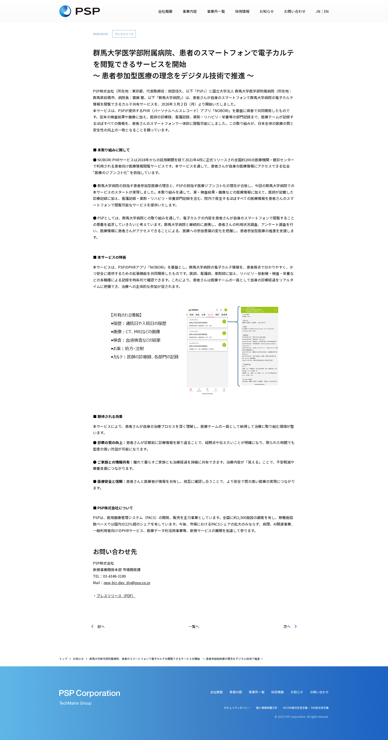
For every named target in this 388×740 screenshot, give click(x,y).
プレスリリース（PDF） (116, 595)
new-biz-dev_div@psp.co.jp (127, 582)
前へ (101, 626)
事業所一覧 (216, 11)
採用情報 (242, 11)
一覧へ (193, 626)
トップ (63, 658)
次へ (287, 626)
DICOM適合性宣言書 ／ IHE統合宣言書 (306, 707)
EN (326, 11)
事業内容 (190, 11)
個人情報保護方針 (267, 707)
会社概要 (165, 11)
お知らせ (267, 11)
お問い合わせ (295, 11)
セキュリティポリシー (237, 707)
